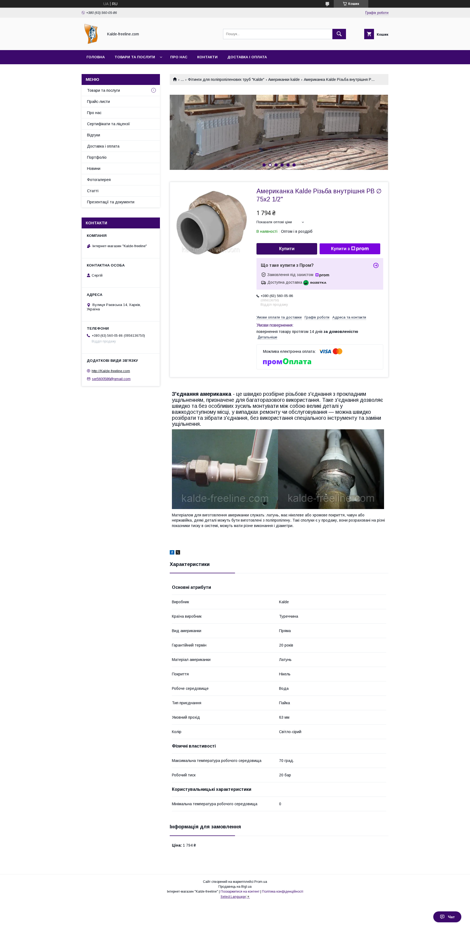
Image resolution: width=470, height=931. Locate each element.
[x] (178, 553)
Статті (92, 191)
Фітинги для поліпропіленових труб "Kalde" (226, 79)
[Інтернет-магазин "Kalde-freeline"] (91, 43)
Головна (95, 57)
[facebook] (172, 553)
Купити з (340, 248)
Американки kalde (284, 79)
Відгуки (93, 135)
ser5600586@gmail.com (111, 379)
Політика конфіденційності (282, 891)
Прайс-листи (98, 101)
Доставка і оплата (247, 57)
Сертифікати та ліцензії (108, 124)
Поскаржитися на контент (240, 891)
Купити (287, 248)
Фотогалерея (99, 179)
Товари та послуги (135, 57)
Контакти (207, 57)
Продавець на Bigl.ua (235, 887)
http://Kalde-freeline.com (111, 371)
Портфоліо (97, 157)
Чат (451, 917)
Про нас (178, 57)
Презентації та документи (110, 202)
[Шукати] (339, 34)
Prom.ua (260, 882)
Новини (93, 168)
